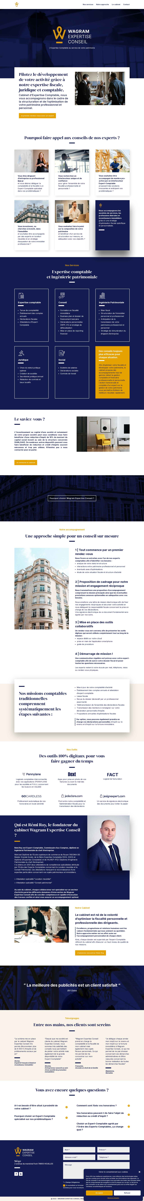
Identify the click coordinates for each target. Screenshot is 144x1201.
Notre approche (102, 4)
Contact (126, 4)
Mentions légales (113, 1198)
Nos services (88, 4)
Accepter (99, 1193)
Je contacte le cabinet (25, 462)
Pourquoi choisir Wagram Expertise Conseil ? (72, 498)
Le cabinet (116, 4)
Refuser (127, 1193)
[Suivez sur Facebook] (16, 1174)
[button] (139, 1172)
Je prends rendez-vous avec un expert (37, 116)
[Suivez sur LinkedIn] (20, 1174)
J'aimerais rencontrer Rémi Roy (90, 953)
